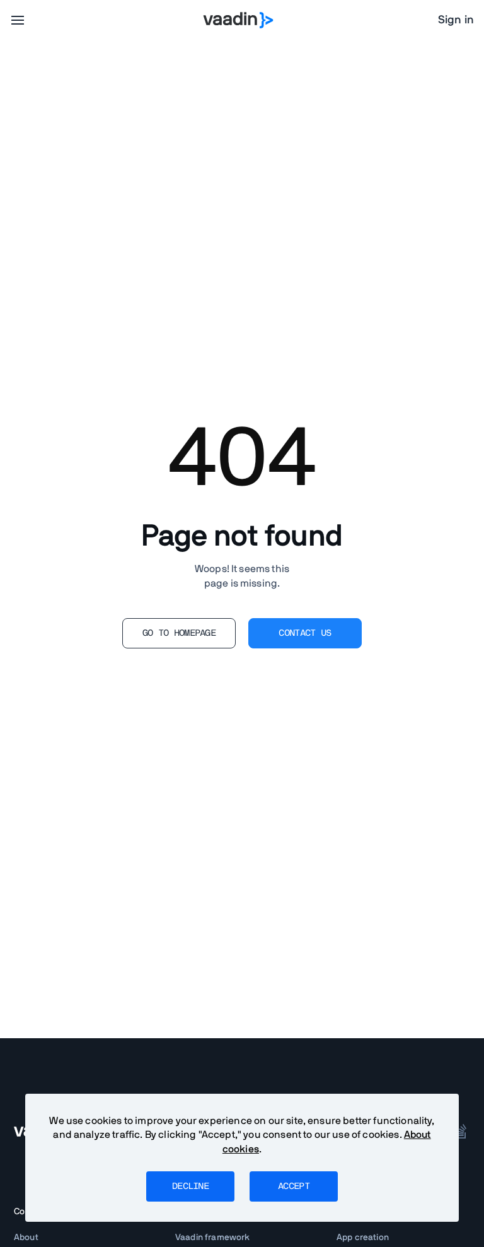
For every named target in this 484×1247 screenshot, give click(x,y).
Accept (293, 1186)
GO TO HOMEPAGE (179, 633)
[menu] (18, 20)
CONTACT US (305, 633)
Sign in (456, 20)
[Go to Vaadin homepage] (238, 20)
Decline (190, 1186)
